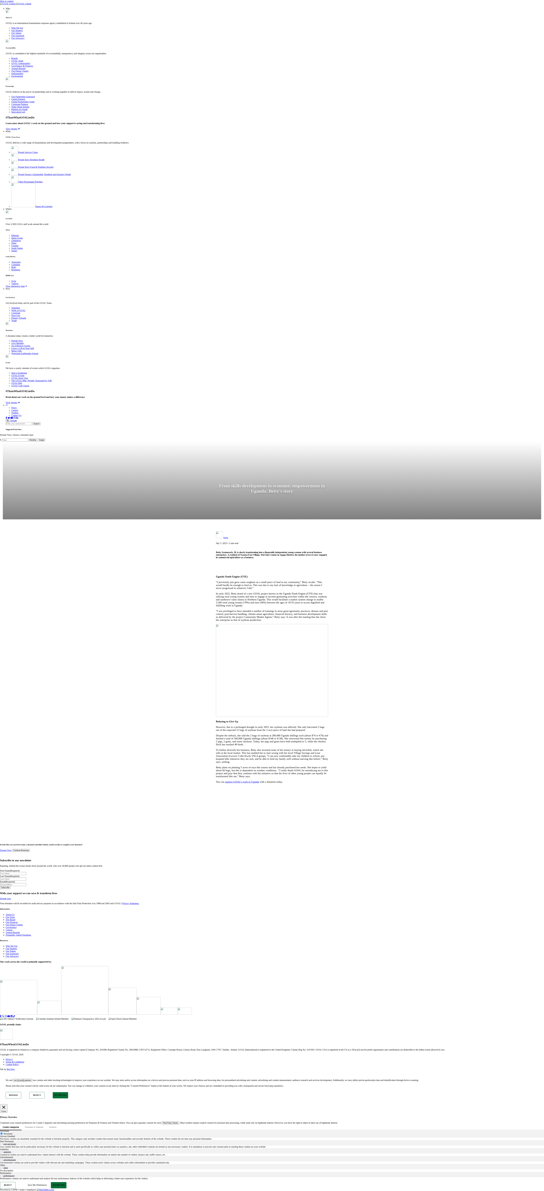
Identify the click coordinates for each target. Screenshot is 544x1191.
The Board (10, 919)
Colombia (15, 264)
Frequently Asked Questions (18, 935)
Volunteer (15, 308)
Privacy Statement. (130, 903)
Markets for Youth (19, 109)
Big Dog (11, 1069)
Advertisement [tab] (6, 1157)
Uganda (14, 245)
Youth (14, 320)
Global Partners (18, 99)
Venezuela (16, 262)
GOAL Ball (16, 383)
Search (36, 424)
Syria (13, 281)
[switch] (1, 1144)
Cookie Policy (12, 1064)
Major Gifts (16, 351)
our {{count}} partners (22, 1080)
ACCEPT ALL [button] (60, 1095)
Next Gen (15, 315)
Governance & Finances (22, 66)
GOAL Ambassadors (20, 63)
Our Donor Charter (19, 71)
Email (7, 882)
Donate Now (17, 340)
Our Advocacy (18, 38)
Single (41, 440)
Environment (17, 76)
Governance (11, 927)
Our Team (10, 917)
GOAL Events (17, 375)
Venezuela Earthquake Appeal (24, 353)
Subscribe (5, 887)
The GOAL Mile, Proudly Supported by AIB (31, 380)
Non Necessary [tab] (7, 1141)
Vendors (52, 1127)
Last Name (9, 876)
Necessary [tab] (4, 1131)
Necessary (8, 1134)
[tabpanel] (272, 1139)
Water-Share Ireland (20, 107)
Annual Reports (18, 68)
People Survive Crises (28, 152)
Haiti (13, 267)
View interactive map (15, 286)
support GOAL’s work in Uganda (242, 781)
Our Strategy (17, 30)
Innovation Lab (18, 112)
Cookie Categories (11, 1127)
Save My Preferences (37, 1185)
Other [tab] (2, 1165)
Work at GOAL (18, 310)
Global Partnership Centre (23, 102)
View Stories (12, 129)
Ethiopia (15, 235)
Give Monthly (17, 343)
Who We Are (17, 28)
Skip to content (6, 1)
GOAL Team (17, 61)
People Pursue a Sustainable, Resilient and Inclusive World (44, 174)
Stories (225, 537)
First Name (10, 870)
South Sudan (17, 248)
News (14, 407)
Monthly (33, 440)
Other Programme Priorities (30, 182)
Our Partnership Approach (23, 96)
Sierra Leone (17, 238)
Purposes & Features (34, 1127)
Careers (14, 410)
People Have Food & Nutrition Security (36, 167)
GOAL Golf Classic (20, 386)
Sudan (14, 251)
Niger (13, 243)
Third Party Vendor (170, 1123)
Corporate (15, 313)
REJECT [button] (37, 1095)
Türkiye (14, 283)
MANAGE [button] (13, 1095)
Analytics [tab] (4, 1149)
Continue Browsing (21, 851)
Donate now (5, 898)
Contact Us (16, 415)
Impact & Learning (43, 206)
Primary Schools (18, 318)
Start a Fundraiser (19, 373)
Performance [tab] (5, 1173)
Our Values (16, 33)
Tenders (14, 413)
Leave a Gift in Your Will (22, 348)
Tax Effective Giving (20, 346)
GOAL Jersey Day (19, 378)
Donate (13, 420)
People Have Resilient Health (31, 159)
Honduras (15, 270)
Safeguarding (17, 73)
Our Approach (17, 35)
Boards (14, 58)
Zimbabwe (16, 240)
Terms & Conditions (15, 1062)
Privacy (9, 1059)
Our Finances (12, 922)
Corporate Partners (19, 104)
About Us (10, 914)
